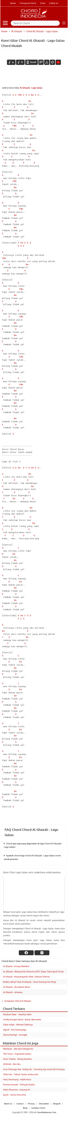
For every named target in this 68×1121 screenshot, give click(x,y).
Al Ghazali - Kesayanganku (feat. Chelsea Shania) (26, 976)
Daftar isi (53, 3)
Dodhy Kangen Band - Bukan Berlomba (22, 1019)
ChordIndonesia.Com (46, 1112)
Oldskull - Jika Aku (11, 1064)
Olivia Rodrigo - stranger (15, 1034)
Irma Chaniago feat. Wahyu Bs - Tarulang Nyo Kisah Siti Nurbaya (34, 1069)
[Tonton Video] (58, 62)
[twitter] (41, 952)
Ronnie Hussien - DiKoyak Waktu (19, 1084)
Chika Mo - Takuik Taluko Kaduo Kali (20, 1074)
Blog (25, 1108)
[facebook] (26, 952)
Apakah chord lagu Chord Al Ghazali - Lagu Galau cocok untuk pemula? (32, 857)
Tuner (43, 3)
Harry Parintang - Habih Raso (17, 1079)
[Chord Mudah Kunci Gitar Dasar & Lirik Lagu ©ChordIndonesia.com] (34, 17)
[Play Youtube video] (34, 893)
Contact (20, 1103)
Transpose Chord (27, 3)
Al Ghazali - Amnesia (12, 992)
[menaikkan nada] (20, 62)
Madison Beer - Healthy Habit (17, 1014)
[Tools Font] (46, 62)
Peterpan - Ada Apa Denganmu (18, 1048)
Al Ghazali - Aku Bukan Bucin (16, 987)
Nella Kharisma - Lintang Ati (16, 1089)
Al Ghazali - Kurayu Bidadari (16, 966)
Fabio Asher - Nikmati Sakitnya (18, 1024)
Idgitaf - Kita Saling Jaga (14, 1029)
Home (13, 3)
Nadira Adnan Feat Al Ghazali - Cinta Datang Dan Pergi (29, 982)
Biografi (56, 1103)
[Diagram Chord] (41, 62)
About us (8, 1103)
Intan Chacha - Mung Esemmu (17, 1059)
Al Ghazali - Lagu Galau (31, 87)
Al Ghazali (16, 31)
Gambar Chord (38, 1108)
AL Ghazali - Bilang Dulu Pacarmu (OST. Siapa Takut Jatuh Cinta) (33, 971)
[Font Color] (52, 62)
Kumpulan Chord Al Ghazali (17, 1001)
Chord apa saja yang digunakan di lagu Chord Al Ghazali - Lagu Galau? (33, 845)
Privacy (31, 1103)
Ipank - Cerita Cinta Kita (14, 1094)
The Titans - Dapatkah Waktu (17, 1053)
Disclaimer (44, 1103)
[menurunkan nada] (11, 62)
